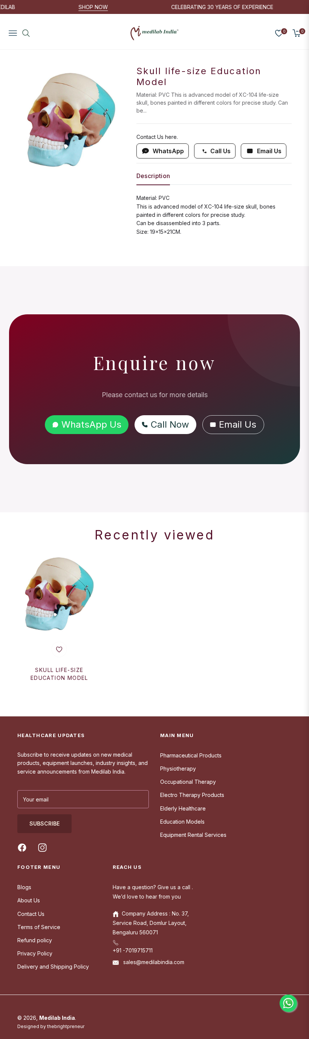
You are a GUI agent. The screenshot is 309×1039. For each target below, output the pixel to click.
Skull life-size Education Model (59, 674)
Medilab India (57, 1018)
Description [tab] (153, 176)
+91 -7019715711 (133, 950)
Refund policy (34, 940)
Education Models (182, 821)
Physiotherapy (178, 768)
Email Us (269, 151)
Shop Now (104, 7)
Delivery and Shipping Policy (53, 966)
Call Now (170, 424)
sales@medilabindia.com (153, 962)
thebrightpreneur (65, 1026)
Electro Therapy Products (192, 795)
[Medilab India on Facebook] (24, 847)
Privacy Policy (34, 953)
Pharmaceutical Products (191, 755)
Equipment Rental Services (193, 835)
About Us (28, 900)
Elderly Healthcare (183, 808)
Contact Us (30, 914)
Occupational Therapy (188, 781)
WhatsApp (168, 151)
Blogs (24, 887)
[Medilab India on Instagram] (44, 847)
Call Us (220, 151)
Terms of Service (38, 927)
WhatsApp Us (91, 424)
